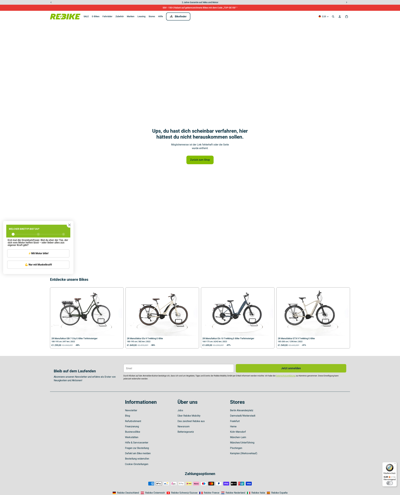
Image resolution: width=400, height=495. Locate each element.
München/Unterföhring (242, 442)
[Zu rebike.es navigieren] (277, 493)
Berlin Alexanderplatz (241, 410)
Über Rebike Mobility (189, 415)
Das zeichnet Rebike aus (191, 421)
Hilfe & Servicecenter (136, 442)
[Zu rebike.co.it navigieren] (256, 493)
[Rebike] (65, 16)
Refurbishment (133, 421)
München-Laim (238, 437)
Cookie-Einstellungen (136, 464)
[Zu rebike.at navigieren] (153, 493)
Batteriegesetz (186, 431)
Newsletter (131, 410)
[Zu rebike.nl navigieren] (233, 493)
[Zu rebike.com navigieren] (126, 493)
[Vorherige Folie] (56, 312)
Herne (233, 426)
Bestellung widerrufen (137, 458)
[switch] (390, 483)
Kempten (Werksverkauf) (243, 453)
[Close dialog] (69, 225)
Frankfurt (235, 421)
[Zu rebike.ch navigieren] (182, 493)
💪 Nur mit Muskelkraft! (38, 264)
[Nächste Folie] (117, 312)
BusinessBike (132, 431)
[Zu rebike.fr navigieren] (209, 493)
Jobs (180, 410)
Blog (127, 415)
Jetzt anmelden (291, 368)
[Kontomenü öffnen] (339, 16)
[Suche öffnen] (333, 16)
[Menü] (395, 464)
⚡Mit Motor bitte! (38, 253)
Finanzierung (132, 426)
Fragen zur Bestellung (137, 448)
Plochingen (236, 448)
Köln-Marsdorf (238, 431)
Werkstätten (131, 437)
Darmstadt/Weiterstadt (242, 415)
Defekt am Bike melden (138, 453)
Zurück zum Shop (200, 159)
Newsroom (184, 426)
